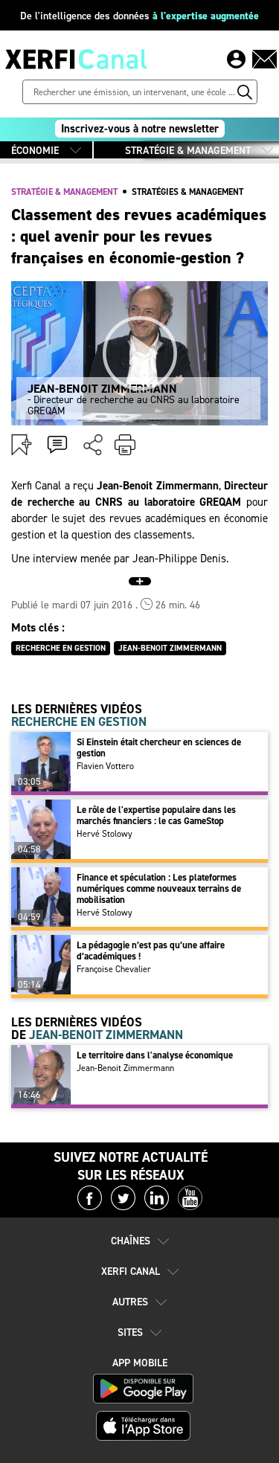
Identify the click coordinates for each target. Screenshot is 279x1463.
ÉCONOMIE (35, 151)
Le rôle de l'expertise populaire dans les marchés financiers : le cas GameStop (156, 815)
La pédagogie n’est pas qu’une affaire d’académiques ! (151, 950)
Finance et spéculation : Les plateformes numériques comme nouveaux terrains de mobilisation (159, 888)
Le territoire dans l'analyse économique (155, 1055)
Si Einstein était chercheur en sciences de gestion (159, 747)
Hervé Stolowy (104, 834)
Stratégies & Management (187, 192)
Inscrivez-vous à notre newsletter (140, 128)
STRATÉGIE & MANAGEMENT (188, 151)
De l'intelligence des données (139, 16)
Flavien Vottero (105, 766)
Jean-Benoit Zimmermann (125, 1068)
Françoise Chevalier (114, 969)
